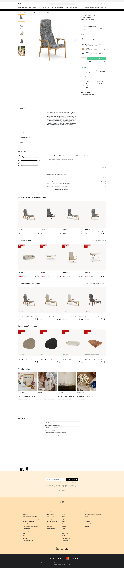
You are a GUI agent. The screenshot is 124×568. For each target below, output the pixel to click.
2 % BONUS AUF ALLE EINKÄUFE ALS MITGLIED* (63, 1)
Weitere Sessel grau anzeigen (51, 427)
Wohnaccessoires (33, 7)
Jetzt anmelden (102, 29)
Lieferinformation (26, 528)
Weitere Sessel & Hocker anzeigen (52, 435)
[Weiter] (75, 40)
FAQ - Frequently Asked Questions (30, 526)
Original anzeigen (63, 186)
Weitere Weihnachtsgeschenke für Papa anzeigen (55, 432)
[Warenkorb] (104, 4)
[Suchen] (51, 4)
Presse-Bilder (88, 521)
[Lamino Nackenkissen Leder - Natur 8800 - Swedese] (83, 49)
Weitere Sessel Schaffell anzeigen (52, 430)
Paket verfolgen (26, 531)
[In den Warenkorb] (38, 233)
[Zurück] (29, 40)
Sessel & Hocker (37, 12)
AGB (24, 533)
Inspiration (103, 7)
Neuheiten (86, 7)
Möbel (67, 7)
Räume (63, 531)
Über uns (87, 511)
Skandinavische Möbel (22, 12)
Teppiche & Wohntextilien (52, 521)
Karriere (86, 516)
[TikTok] (66, 548)
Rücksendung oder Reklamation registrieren (32, 519)
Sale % (63, 521)
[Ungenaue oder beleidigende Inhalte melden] (105, 167)
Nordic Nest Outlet (89, 523)
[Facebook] (58, 548)
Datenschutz (25, 535)
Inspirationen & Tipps (66, 511)
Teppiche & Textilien (59, 7)
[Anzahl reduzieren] (81, 58)
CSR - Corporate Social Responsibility (93, 514)
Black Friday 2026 (66, 538)
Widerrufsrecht (26, 543)
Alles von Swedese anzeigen (98, 240)
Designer (64, 516)
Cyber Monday (65, 540)
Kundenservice (26, 511)
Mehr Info (104, 92)
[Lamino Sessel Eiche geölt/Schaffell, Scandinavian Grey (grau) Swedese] (53, 40)
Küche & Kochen (42, 7)
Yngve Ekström (84, 12)
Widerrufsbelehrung (27, 523)
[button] (84, 21)
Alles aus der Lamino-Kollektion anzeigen (95, 283)
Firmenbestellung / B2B (28, 540)
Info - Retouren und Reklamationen (30, 516)
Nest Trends (64, 535)
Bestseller (64, 526)
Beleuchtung (50, 7)
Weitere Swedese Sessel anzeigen (52, 425)
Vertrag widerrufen (62, 490)
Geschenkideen (65, 533)
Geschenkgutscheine (51, 528)
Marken (92, 7)
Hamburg (87, 526)
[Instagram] (62, 548)
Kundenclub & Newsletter (28, 521)
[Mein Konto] (98, 4)
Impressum (25, 514)
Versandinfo (102, 71)
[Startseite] (20, 4)
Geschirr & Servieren (22, 7)
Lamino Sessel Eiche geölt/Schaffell (48, 12)
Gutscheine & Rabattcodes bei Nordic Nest (71, 543)
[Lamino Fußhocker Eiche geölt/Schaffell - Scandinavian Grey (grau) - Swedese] (83, 45)
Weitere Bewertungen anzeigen (62, 189)
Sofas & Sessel (30, 12)
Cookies (25, 538)
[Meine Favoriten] (101, 4)
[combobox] (102, 1)
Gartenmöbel (49, 526)
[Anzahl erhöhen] (85, 58)
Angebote (97, 7)
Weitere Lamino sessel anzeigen (52, 422)
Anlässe (63, 528)
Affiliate (86, 519)
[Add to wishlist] (35, 233)
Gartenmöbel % (73, 7)
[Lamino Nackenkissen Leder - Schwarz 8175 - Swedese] (83, 53)
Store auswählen (101, 75)
